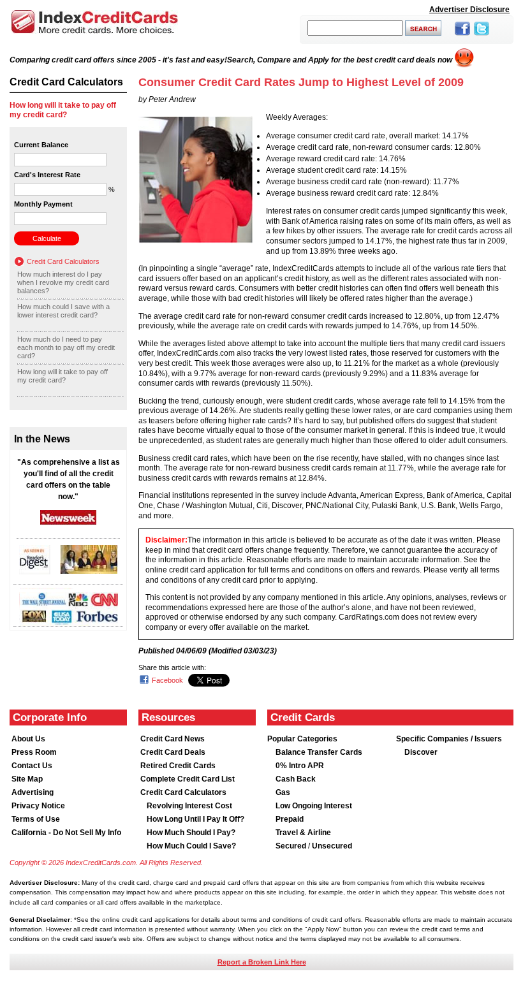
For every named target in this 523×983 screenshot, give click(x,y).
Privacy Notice (38, 805)
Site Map (27, 779)
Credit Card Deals (172, 752)
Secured (292, 845)
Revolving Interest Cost (189, 805)
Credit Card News (172, 738)
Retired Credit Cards (178, 765)
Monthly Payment (43, 204)
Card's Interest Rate (47, 174)
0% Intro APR (300, 765)
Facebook (167, 680)
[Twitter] (481, 36)
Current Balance (41, 145)
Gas (283, 792)
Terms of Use (35, 819)
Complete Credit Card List (187, 779)
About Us (28, 738)
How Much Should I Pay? (191, 832)
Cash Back (296, 779)
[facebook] (462, 36)
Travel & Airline (303, 832)
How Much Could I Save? (191, 845)
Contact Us (31, 765)
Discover (421, 752)
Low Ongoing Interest (314, 805)
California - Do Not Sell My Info (66, 832)
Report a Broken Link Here (261, 962)
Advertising (32, 792)
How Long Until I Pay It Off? (195, 819)
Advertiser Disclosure (469, 9)
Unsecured (332, 845)
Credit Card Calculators (63, 261)
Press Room (34, 752)
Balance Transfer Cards (319, 752)
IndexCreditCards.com (94, 22)
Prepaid (290, 819)
